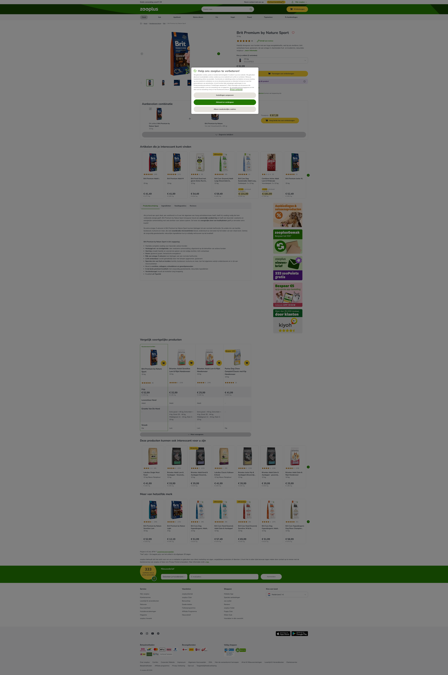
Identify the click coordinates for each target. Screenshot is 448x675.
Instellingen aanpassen (225, 95)
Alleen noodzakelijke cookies (225, 109)
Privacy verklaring (236, 89)
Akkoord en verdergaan (225, 102)
